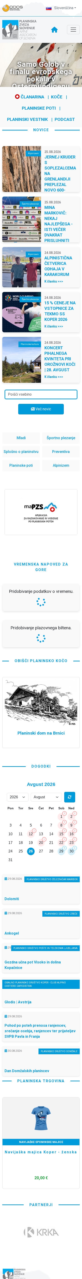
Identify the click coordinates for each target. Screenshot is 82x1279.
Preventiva (61, 451)
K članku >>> (53, 281)
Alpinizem (61, 465)
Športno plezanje (61, 438)
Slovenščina (63, 8)
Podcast (65, 119)
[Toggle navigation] (73, 29)
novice (41, 130)
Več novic (43, 409)
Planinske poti (39, 108)
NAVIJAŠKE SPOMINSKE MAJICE (41, 1142)
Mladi (21, 438)
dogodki (41, 766)
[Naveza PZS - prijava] (14, 8)
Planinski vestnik (27, 119)
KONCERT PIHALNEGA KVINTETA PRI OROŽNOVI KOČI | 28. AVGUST (59, 358)
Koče (56, 97)
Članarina (32, 97)
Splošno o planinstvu (21, 451)
